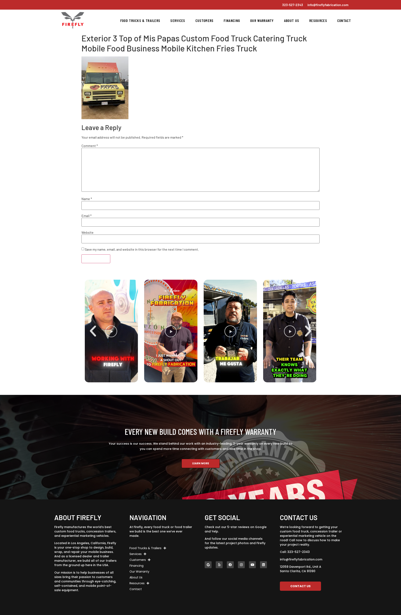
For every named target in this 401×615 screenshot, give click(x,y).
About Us (291, 20)
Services (177, 20)
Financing (232, 20)
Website (87, 232)
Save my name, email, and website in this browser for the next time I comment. (142, 249)
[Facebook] (230, 564)
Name (86, 198)
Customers (204, 20)
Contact (344, 20)
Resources (318, 20)
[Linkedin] (263, 564)
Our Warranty (262, 20)
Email (86, 215)
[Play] (125, 331)
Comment (89, 145)
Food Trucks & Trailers (140, 20)
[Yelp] (219, 564)
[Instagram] (241, 564)
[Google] (208, 564)
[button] (93, 331)
